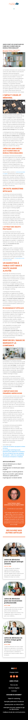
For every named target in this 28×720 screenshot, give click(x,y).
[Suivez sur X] (14, 676)
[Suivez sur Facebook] (11, 676)
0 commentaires (13, 51)
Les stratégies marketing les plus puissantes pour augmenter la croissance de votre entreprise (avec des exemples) (13, 451)
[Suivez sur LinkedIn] (17, 676)
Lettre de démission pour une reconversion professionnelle (13, 601)
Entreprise (5, 51)
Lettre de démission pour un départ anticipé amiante (13, 562)
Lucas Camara (8, 50)
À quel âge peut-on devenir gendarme (13, 471)
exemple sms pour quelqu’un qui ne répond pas (14, 708)
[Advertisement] (14, 27)
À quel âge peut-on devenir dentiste (12, 478)
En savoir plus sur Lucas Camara (14, 508)
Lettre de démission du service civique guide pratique (13, 640)
